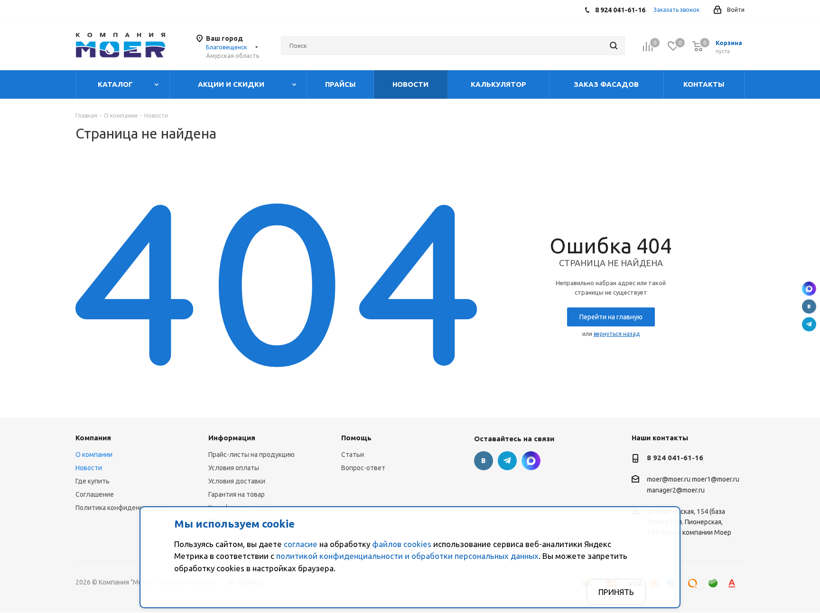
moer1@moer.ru (715, 479)
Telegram (809, 324)
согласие (300, 543)
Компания (93, 438)
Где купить (92, 481)
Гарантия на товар (236, 494)
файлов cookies (401, 543)
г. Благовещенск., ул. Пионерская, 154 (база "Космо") (809, 289)
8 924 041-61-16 (675, 458)
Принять (616, 591)
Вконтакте (809, 306)
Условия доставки (236, 481)
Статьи (352, 454)
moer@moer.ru (668, 479)
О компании (93, 454)
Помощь (356, 438)
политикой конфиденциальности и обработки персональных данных (407, 555)
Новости (88, 468)
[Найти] (613, 45)
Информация (231, 438)
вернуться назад (617, 334)
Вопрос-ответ (363, 468)
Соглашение (94, 494)
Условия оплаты (233, 468)
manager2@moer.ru (676, 490)
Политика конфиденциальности (126, 507)
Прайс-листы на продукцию (251, 454)
